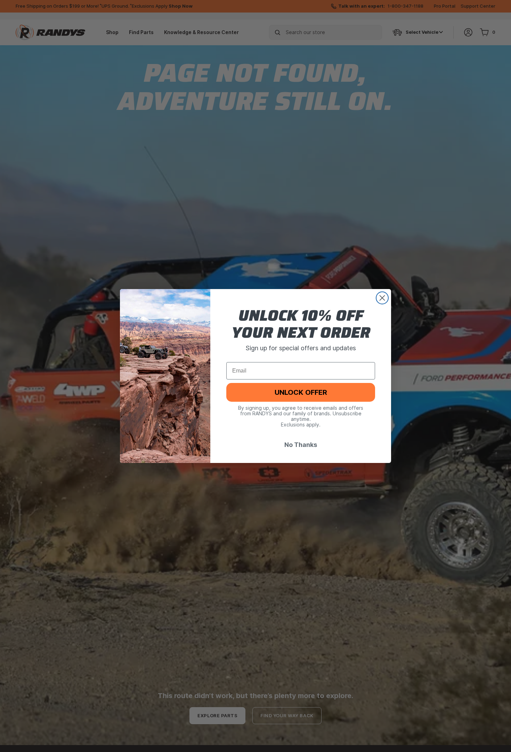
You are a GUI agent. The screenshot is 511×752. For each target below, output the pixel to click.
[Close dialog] (382, 298)
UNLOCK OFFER (301, 392)
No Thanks (300, 444)
